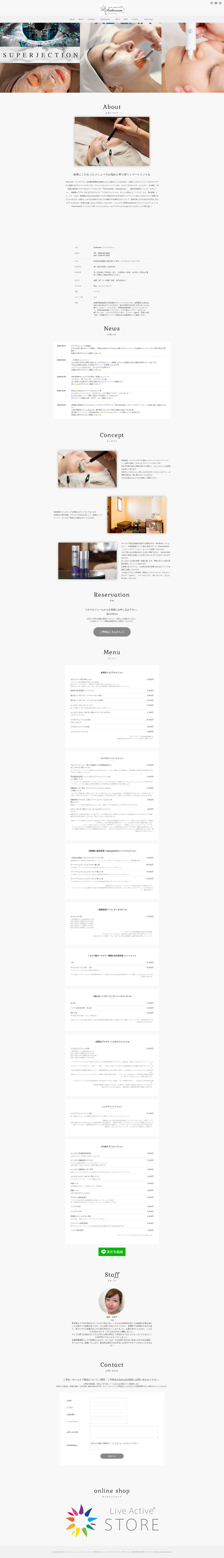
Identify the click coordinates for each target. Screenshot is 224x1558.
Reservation (105, 19)
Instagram (211, 3)
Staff (125, 19)
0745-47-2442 (104, 253)
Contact (135, 19)
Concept (91, 19)
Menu (118, 19)
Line (216, 3)
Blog (220, 3)
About (72, 19)
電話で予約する (112, 614)
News (81, 19)
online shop (148, 19)
